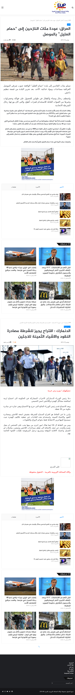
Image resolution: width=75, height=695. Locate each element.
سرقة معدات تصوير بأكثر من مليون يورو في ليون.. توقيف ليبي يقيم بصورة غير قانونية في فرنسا (21, 304)
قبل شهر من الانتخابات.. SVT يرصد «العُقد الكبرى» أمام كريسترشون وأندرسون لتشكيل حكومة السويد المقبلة (56, 271)
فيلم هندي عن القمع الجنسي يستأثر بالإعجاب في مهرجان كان (40, 194)
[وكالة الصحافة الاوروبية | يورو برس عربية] (59, 7)
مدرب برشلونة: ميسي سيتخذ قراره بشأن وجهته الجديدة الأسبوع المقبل (37, 203)
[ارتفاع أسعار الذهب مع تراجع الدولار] (65, 214)
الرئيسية (66, 20)
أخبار (62, 20)
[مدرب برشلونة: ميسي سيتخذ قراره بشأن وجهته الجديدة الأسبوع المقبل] (65, 205)
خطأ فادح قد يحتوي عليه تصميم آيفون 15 (46, 229)
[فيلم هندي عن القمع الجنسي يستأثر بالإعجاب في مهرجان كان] (65, 197)
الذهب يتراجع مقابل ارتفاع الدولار (48, 220)
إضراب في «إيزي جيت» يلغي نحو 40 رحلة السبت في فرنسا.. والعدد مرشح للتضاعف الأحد (20, 270)
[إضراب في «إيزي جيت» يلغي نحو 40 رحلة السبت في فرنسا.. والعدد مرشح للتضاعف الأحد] (20, 256)
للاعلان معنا (70, 671)
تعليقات (13, 187)
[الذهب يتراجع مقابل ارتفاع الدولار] (65, 223)
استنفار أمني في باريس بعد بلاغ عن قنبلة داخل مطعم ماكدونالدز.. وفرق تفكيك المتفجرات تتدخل (55, 304)
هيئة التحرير (70, 665)
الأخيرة (38, 187)
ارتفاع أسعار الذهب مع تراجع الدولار (48, 212)
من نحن (71, 667)
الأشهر (62, 187)
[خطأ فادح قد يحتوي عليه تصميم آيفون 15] (65, 231)
